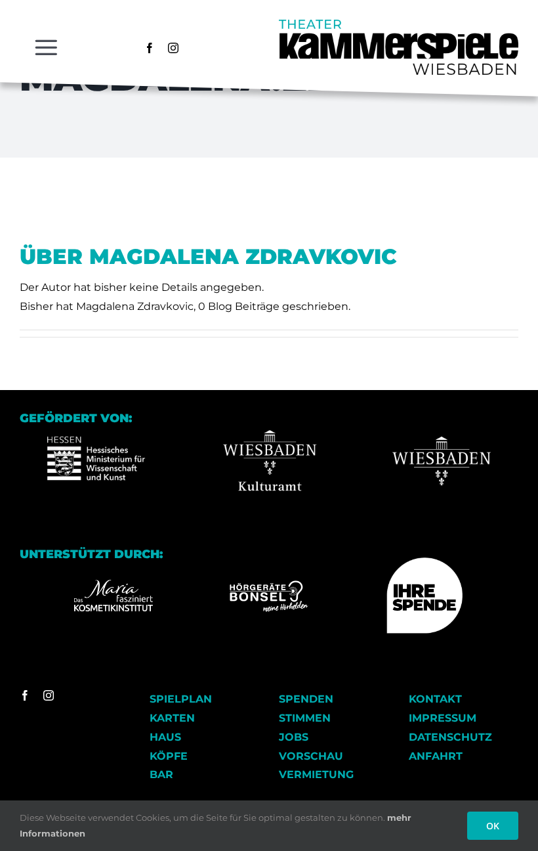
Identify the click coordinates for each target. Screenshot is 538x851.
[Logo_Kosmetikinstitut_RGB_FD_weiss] (113, 584)
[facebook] (149, 48)
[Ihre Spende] (424, 562)
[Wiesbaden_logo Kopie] (441, 416)
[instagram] (173, 48)
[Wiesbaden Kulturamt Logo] (269, 416)
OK (492, 825)
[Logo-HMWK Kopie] (96, 416)
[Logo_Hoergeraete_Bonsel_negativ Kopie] (269, 585)
